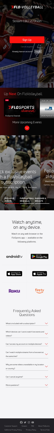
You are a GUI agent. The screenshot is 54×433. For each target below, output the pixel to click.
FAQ (32, 426)
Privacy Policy (31, 430)
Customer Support (10, 426)
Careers (24, 426)
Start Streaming (21, 111)
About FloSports (44, 426)
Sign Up (27, 39)
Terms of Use (45, 430)
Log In (38, 51)
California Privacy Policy (13, 430)
